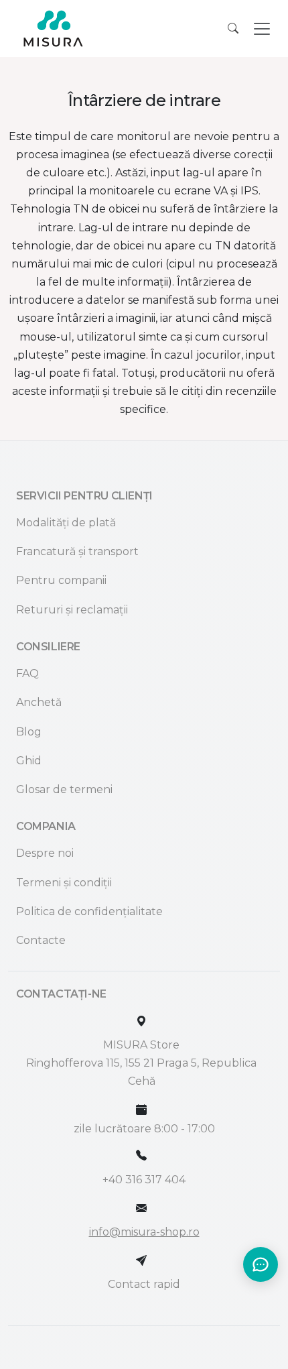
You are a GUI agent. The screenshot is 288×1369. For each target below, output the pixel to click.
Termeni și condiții (64, 882)
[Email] (141, 1208)
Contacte (41, 940)
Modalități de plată (66, 522)
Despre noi (45, 853)
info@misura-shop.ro (144, 1232)
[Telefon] (141, 1155)
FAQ (27, 673)
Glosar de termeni (64, 789)
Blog (29, 731)
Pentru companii (61, 580)
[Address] (141, 1021)
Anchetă (39, 702)
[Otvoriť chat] (260, 1264)
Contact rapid (144, 1284)
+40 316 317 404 (144, 1179)
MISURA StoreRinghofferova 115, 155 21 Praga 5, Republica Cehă (141, 1062)
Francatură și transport (77, 551)
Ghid (29, 760)
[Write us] (141, 1261)
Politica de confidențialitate (89, 911)
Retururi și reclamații (72, 609)
